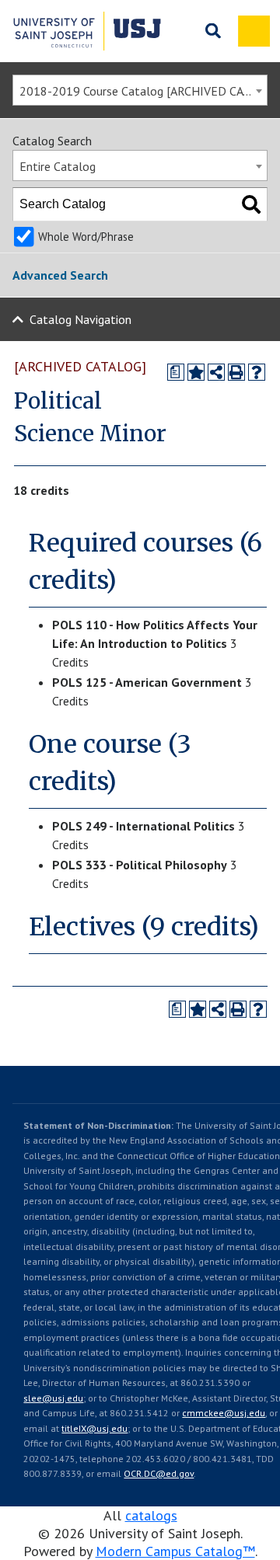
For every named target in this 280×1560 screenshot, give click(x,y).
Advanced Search (60, 275)
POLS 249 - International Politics (143, 826)
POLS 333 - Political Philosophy (139, 864)
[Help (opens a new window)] (256, 372)
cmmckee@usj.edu (223, 1413)
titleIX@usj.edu (94, 1428)
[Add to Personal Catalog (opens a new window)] (196, 372)
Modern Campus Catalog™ (175, 1551)
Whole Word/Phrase (86, 236)
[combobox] (140, 90)
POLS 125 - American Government (147, 682)
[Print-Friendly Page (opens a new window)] (236, 372)
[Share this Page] (216, 372)
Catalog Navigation (80, 319)
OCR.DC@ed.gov (159, 1473)
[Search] (251, 204)
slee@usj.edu (53, 1398)
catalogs (151, 1515)
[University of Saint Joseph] (87, 31)
